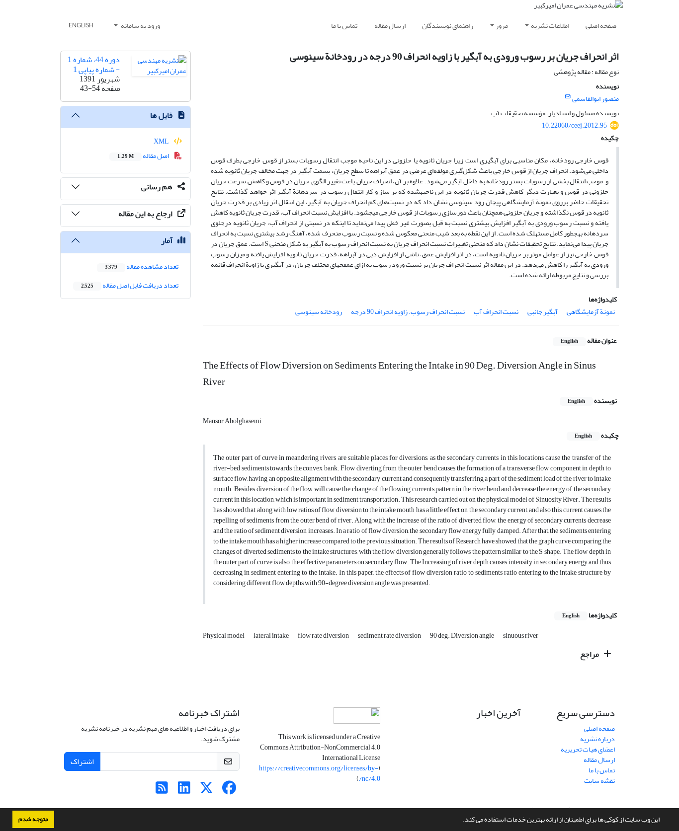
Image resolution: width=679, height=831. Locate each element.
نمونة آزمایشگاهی (591, 311)
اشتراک (82, 761)
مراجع (590, 654)
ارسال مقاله (390, 25)
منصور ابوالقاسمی (595, 98)
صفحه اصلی (601, 25)
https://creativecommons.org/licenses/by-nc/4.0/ (319, 773)
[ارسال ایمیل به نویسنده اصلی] (568, 97)
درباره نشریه (597, 739)
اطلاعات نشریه (550, 25)
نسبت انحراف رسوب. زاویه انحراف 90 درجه (408, 311)
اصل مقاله (143, 155)
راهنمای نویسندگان (447, 25)
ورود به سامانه (140, 25)
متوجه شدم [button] (33, 819)
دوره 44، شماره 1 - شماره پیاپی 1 (94, 64)
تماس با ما (344, 25)
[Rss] (161, 790)
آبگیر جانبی (542, 311)
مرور (502, 25)
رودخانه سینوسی (318, 311)
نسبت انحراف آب (496, 311)
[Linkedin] (184, 790)
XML (162, 141)
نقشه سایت (599, 780)
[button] (460, 820)
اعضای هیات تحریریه (588, 749)
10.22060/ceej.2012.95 (574, 125)
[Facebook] (229, 790)
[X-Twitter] (206, 790)
